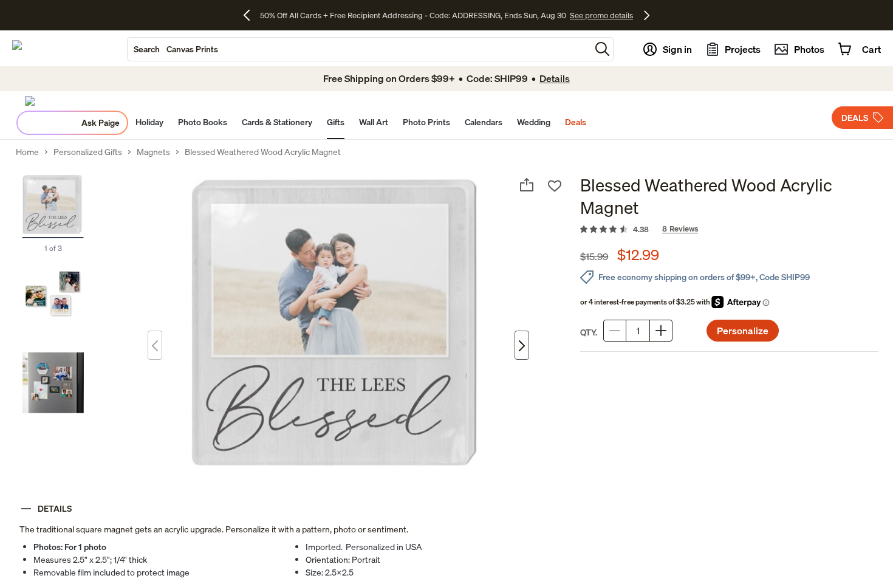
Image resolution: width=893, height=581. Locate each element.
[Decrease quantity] (615, 331)
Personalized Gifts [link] (87, 152)
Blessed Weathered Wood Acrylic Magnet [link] (263, 152)
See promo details (531, 15)
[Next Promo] (646, 15)
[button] (602, 49)
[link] (729, 230)
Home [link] (27, 152)
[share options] (527, 185)
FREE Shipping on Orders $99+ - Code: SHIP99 (412, 15)
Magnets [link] (153, 152)
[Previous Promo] (251, 15)
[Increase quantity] (661, 331)
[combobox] (359, 49)
